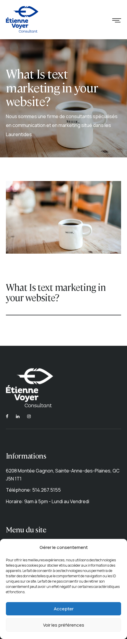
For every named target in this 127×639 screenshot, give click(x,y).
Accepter (64, 609)
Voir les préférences (63, 625)
